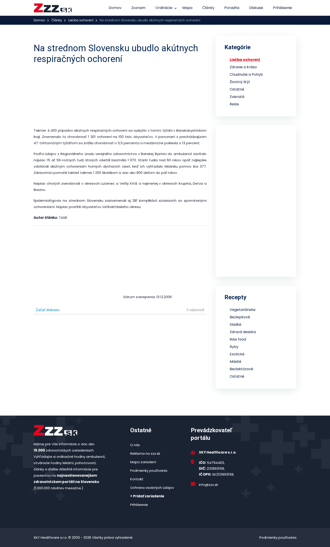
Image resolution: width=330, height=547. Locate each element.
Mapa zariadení (143, 462)
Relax (234, 104)
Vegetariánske (242, 309)
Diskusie (256, 7)
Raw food (238, 339)
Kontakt (136, 479)
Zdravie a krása (243, 67)
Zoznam (138, 7)
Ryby (234, 346)
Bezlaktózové (241, 369)
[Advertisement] (142, 95)
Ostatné (237, 89)
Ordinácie (163, 7)
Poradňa (231, 7)
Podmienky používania (148, 470)
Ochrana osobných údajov (152, 487)
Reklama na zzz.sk (145, 453)
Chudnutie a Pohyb (246, 74)
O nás (135, 445)
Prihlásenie (282, 7)
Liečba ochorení (80, 20)
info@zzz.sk (208, 484)
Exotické (237, 354)
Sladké (235, 324)
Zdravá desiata (243, 331)
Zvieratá (237, 96)
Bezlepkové (240, 317)
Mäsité (235, 361)
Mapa (187, 7)
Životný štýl (240, 81)
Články (208, 7)
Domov (115, 7)
